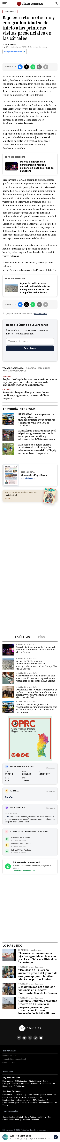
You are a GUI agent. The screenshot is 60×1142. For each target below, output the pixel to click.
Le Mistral (42, 1117)
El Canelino (21, 1102)
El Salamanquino (46, 1102)
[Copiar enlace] (45, 66)
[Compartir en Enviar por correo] (39, 66)
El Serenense (19, 1095)
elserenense (10, 44)
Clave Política (30, 1117)
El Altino (34, 1083)
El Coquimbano (33, 1095)
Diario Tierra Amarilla (20, 1083)
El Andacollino (20, 1097)
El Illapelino (32, 1102)
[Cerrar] (56, 1137)
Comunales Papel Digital (12, 1117)
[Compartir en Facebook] (20, 66)
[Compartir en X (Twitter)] (26, 66)
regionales (44, 368)
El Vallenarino (45, 1083)
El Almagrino (7, 1081)
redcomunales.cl (9, 1056)
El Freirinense (19, 1086)
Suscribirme (30, 348)
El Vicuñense (47, 1095)
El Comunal (7, 1095)
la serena (31, 368)
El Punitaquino (39, 1100)
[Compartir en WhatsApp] (32, 66)
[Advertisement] (30, 535)
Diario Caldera (35, 1081)
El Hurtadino (33, 1097)
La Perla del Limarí (23, 1100)
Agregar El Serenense (13, 51)
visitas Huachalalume (15, 371)
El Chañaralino (21, 1081)
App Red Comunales (30, 1120)
